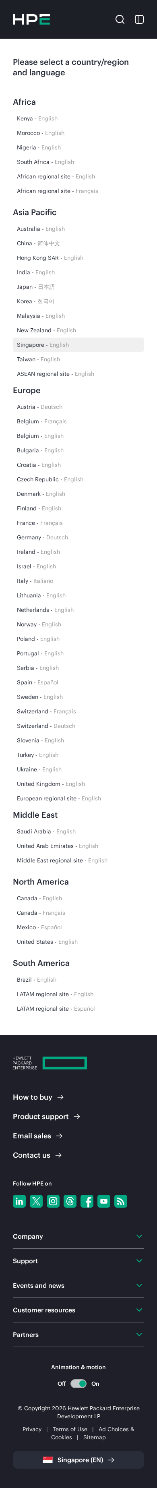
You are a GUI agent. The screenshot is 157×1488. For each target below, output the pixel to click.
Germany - (42, 537)
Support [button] (25, 1261)
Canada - (39, 898)
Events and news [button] (38, 1285)
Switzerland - (46, 711)
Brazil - (36, 979)
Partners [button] (26, 1334)
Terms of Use (70, 1429)
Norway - (39, 624)
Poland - (38, 638)
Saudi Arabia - (46, 831)
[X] (36, 1201)
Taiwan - (38, 359)
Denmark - (41, 493)
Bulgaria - (40, 450)
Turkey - (37, 755)
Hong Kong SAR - (50, 257)
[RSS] (120, 1201)
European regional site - (59, 798)
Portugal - (40, 653)
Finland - (39, 508)
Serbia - (38, 667)
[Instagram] (53, 1201)
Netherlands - (45, 609)
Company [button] (28, 1236)
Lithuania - (41, 595)
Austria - (39, 406)
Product (41, 1116)
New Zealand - (46, 330)
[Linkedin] (19, 1201)
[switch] (78, 1383)
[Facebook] (87, 1201)
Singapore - (43, 344)
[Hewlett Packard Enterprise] (31, 19)
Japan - (36, 286)
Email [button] (32, 1135)
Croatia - (39, 464)
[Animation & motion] (78, 1383)
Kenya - (37, 118)
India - (36, 272)
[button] (120, 18)
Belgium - (42, 421)
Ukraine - (39, 769)
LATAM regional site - (55, 994)
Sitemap (94, 1437)
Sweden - (40, 696)
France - (40, 522)
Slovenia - (40, 740)
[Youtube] (103, 1201)
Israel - (36, 566)
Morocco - (40, 133)
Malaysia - (41, 315)
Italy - (35, 580)
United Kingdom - (51, 784)
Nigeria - (39, 147)
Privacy (32, 1429)
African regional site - (56, 176)
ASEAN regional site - (55, 373)
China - (38, 243)
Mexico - (39, 927)
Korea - (35, 301)
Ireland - (38, 551)
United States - (47, 941)
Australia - (41, 228)
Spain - (37, 682)
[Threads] (70, 1201)
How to (32, 1097)
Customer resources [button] (44, 1310)
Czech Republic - (50, 479)
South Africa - (45, 162)
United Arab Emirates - (57, 846)
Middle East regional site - (62, 860)
